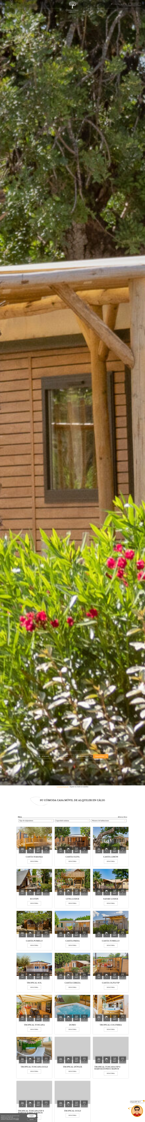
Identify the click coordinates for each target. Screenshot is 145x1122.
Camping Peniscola (62, 787)
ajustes (17, 1119)
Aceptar (31, 1116)
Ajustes (32, 1119)
